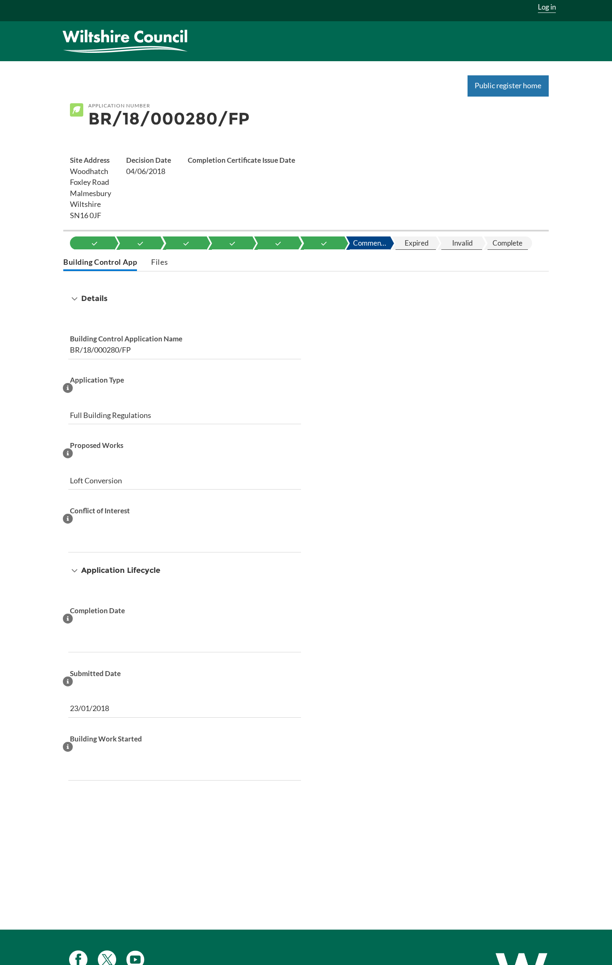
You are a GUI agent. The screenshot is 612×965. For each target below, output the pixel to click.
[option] (94, 243)
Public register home (508, 85)
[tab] (100, 263)
